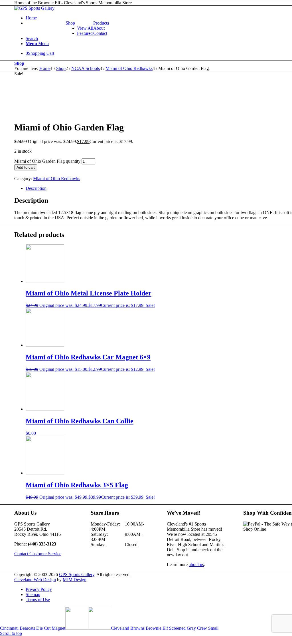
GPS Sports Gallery (76, 574)
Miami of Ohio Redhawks (56, 178)
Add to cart (26, 167)
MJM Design (74, 579)
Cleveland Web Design (35, 579)
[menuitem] (79, 28)
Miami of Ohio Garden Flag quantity (47, 161)
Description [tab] (36, 188)
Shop (70, 23)
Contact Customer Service (37, 553)
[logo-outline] (34, 8)
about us (196, 564)
